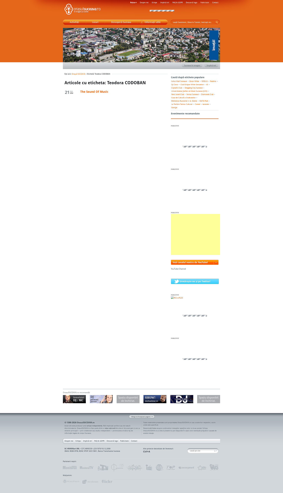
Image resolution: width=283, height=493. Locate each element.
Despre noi (144, 2)
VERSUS (204, 81)
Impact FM (135, 468)
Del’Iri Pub (203, 101)
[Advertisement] (195, 234)
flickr (107, 481)
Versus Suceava (192, 94)
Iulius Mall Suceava (179, 81)
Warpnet (186, 468)
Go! (217, 22)
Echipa (154, 2)
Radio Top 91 (170, 468)
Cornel (197, 104)
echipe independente (94, 426)
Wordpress (71, 481)
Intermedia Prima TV (149, 468)
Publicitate (204, 2)
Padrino (213, 81)
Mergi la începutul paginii (141, 417)
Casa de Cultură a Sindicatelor (183, 98)
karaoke (206, 104)
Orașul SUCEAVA (83, 9)
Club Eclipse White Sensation (192, 84)
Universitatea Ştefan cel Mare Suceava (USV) (189, 91)
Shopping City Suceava (194, 88)
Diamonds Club (207, 94)
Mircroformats (90, 481)
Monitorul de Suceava (69, 468)
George (174, 107)
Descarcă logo (191, 2)
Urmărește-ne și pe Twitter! (195, 281)
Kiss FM (159, 468)
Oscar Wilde (194, 81)
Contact (215, 2)
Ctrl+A (146, 451)
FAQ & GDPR (177, 2)
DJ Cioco (174, 84)
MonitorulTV (86, 468)
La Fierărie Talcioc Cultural (181, 104)
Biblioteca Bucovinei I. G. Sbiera (184, 101)
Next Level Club (177, 94)
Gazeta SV (117, 468)
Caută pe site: (188, 450)
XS (207, 84)
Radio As (214, 468)
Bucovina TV (102, 468)
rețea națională (109, 428)
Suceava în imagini (192, 65)
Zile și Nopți (201, 468)
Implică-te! (164, 2)
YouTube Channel (178, 269)
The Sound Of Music (94, 91)
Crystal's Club (176, 88)
